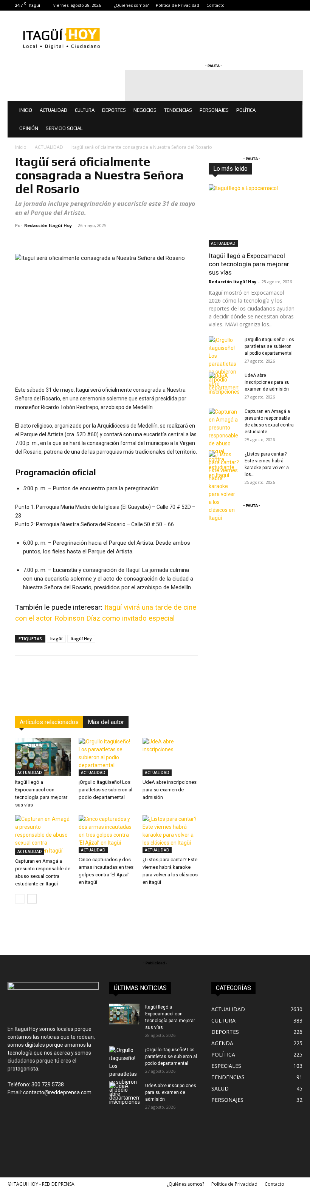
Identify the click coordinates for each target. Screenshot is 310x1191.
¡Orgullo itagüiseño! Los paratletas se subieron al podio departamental (105, 789)
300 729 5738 (47, 1084)
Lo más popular (277, 171)
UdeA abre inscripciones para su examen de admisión (170, 789)
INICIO (25, 110)
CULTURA (85, 110)
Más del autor (106, 722)
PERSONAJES (214, 110)
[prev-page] (20, 899)
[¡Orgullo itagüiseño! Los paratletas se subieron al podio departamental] (106, 757)
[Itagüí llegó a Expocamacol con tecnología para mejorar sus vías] (43, 757)
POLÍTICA (246, 110)
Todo (256, 165)
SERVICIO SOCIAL (64, 128)
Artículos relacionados (49, 722)
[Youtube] (296, 5)
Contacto (215, 5)
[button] (293, 110)
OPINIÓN (28, 128)
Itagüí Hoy (81, 638)
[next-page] (32, 899)
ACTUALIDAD (53, 110)
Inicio (20, 147)
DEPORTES (114, 110)
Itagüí (56, 638)
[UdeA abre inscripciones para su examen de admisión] (170, 757)
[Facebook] (259, 5)
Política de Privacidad (177, 5)
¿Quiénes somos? (131, 5)
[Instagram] (271, 5)
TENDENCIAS (178, 110)
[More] (259, 684)
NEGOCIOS (145, 110)
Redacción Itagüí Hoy (48, 225)
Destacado (283, 165)
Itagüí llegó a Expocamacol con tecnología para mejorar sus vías (249, 264)
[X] (284, 5)
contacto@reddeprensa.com (57, 1092)
